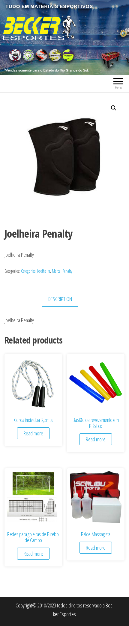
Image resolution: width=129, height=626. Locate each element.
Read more (33, 433)
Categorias (28, 271)
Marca (56, 271)
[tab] (64, 299)
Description (60, 299)
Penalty (67, 271)
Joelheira (43, 271)
